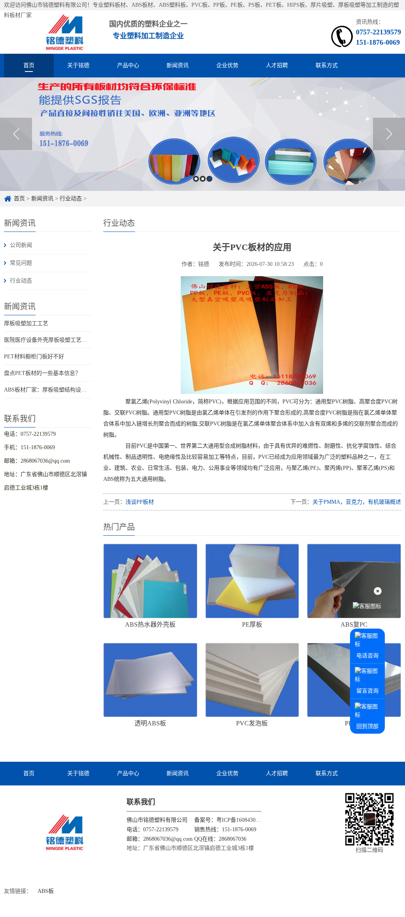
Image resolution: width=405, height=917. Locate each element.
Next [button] (389, 134)
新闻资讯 (178, 65)
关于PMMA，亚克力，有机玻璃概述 (356, 502)
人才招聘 (277, 65)
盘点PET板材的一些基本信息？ (42, 373)
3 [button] (209, 178)
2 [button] (202, 178)
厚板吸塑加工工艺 (26, 323)
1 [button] (196, 178)
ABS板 (46, 891)
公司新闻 (21, 245)
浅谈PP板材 (139, 502)
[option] (202, 134)
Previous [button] (16, 134)
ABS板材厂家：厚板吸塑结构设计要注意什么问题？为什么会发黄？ (87, 390)
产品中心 (128, 65)
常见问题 (21, 263)
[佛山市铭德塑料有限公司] (48, 32)
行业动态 (71, 198)
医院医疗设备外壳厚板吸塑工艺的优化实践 (56, 340)
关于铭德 (78, 65)
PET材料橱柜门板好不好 (34, 357)
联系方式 (327, 65)
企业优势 (227, 65)
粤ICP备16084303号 (240, 820)
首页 (28, 65)
